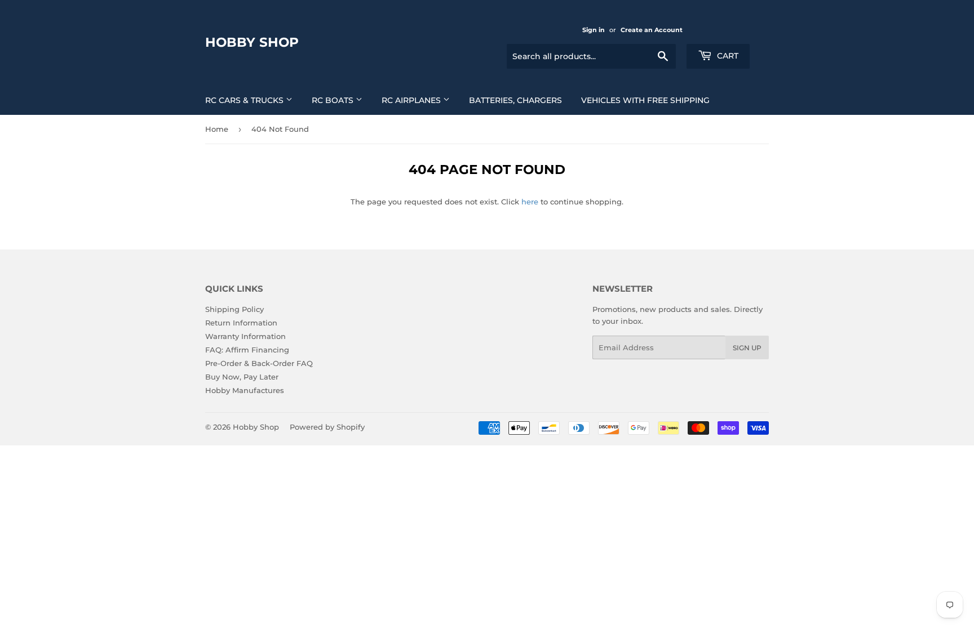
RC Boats (334, 100)
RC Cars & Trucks (245, 100)
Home (216, 128)
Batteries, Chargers (515, 100)
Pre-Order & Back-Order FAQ (259, 363)
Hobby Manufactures (244, 390)
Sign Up (747, 348)
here (529, 201)
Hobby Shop (252, 42)
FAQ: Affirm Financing (247, 349)
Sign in (593, 30)
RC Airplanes (412, 100)
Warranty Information (245, 336)
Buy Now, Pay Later (241, 376)
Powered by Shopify (327, 426)
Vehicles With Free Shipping (645, 100)
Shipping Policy (234, 309)
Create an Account (652, 30)
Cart (726, 56)
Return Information (241, 322)
